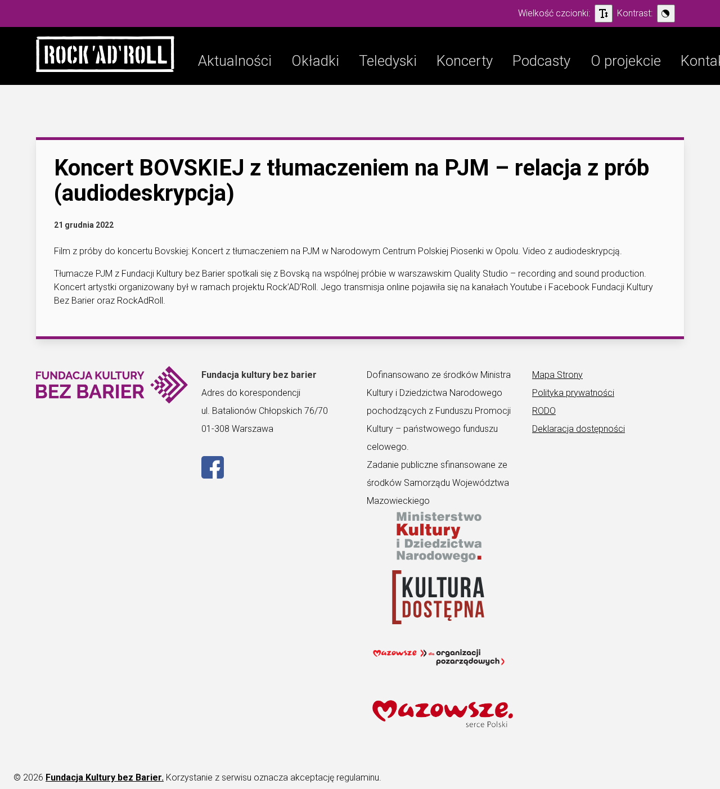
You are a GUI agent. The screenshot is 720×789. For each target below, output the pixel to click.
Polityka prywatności (573, 392)
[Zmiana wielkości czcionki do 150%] (604, 13)
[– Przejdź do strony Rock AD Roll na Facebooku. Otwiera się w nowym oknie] (212, 475)
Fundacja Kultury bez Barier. (105, 777)
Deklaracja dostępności (578, 428)
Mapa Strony (557, 374)
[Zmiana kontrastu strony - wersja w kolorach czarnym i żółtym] (666, 13)
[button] (105, 56)
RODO (544, 410)
